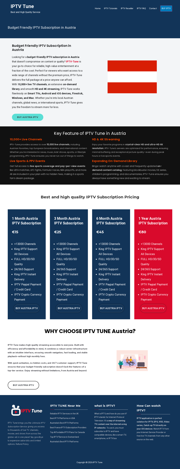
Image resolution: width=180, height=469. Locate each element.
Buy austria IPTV (27, 308)
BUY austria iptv (27, 117)
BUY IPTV (166, 8)
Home (98, 8)
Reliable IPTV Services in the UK (64, 413)
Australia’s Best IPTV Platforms (64, 423)
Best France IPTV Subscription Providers (68, 427)
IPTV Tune (22, 6)
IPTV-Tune (72, 61)
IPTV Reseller (127, 8)
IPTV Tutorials (110, 8)
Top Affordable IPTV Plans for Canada (67, 432)
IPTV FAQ (141, 8)
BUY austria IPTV (23, 385)
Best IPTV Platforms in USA (62, 418)
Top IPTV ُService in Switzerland (64, 437)
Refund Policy (22, 444)
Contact (153, 8)
